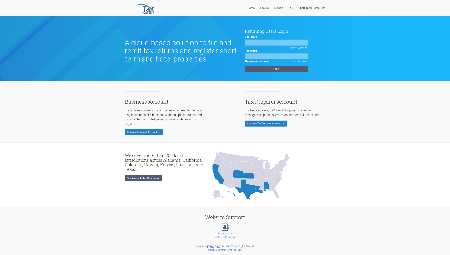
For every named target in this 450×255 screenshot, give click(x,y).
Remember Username (258, 61)
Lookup (264, 7)
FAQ (290, 7)
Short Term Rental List (312, 7)
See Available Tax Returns (142, 178)
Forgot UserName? (299, 48)
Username (251, 36)
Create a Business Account (142, 132)
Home (251, 7)
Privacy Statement (216, 250)
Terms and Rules (234, 250)
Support (278, 7)
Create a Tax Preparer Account (264, 123)
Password (251, 50)
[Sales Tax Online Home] (140, 8)
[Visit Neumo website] (213, 246)
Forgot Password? (300, 61)
